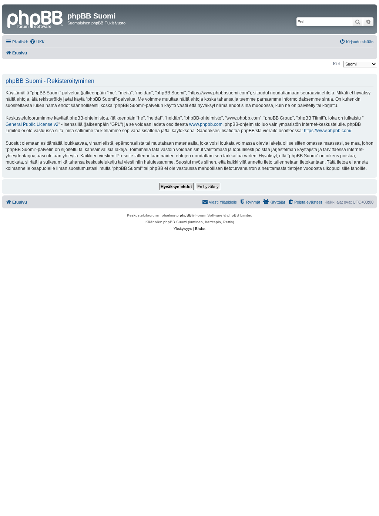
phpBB (186, 215)
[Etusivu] (35, 18)
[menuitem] (37, 41)
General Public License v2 (32, 124)
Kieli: (337, 63)
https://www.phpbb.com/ (327, 130)
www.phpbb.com (205, 124)
